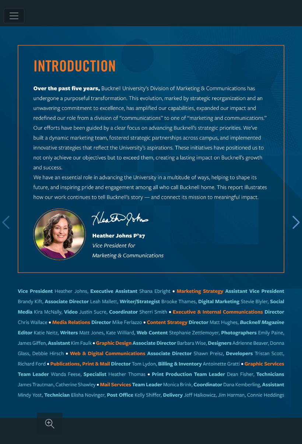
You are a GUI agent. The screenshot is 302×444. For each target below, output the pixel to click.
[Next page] (296, 222)
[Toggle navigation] (14, 15)
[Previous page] (6, 222)
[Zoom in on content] (50, 424)
